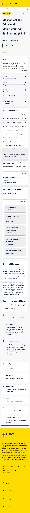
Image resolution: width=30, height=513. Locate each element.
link (15, 156)
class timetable (11, 278)
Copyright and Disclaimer (11, 483)
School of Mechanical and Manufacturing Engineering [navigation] (15, 84)
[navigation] (12, 308)
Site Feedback (8, 507)
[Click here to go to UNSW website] (5, 4)
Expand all (23, 114)
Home (2, 9)
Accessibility (8, 499)
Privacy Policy (8, 491)
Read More (24, 71)
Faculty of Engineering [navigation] (10, 78)
